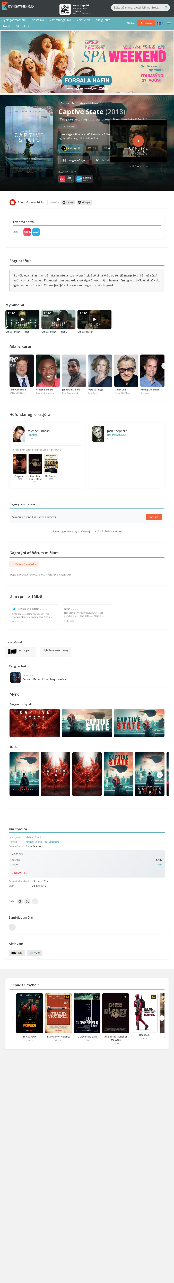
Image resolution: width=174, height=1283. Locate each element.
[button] (160, 775)
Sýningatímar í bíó (14, 20)
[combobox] (140, 7)
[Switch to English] (164, 23)
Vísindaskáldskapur (90, 103)
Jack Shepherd (117, 431)
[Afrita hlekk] (35, 901)
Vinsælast (22, 26)
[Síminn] (36, 232)
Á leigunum (103, 20)
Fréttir (7, 26)
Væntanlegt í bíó (60, 20)
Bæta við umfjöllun (24, 564)
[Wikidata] (12, 927)
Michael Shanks (39, 431)
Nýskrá (131, 23)
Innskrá (153, 517)
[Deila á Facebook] (20, 901)
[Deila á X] (27, 901)
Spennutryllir (67, 103)
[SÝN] (27, 232)
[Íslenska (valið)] (159, 23)
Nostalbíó (37, 20)
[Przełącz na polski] (169, 23)
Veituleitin (83, 20)
